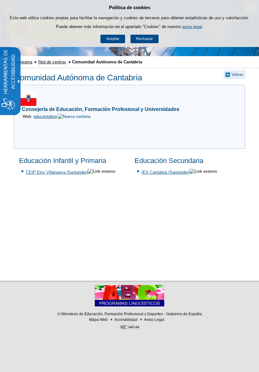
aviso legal (192, 26)
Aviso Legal (154, 319)
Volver (237, 74)
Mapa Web (98, 319)
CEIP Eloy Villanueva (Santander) (57, 172)
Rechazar (144, 39)
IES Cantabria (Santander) (166, 172)
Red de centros (52, 62)
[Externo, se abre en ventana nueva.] (129, 328)
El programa (21, 62)
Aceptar (112, 39)
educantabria (45, 116)
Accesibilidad (125, 319)
